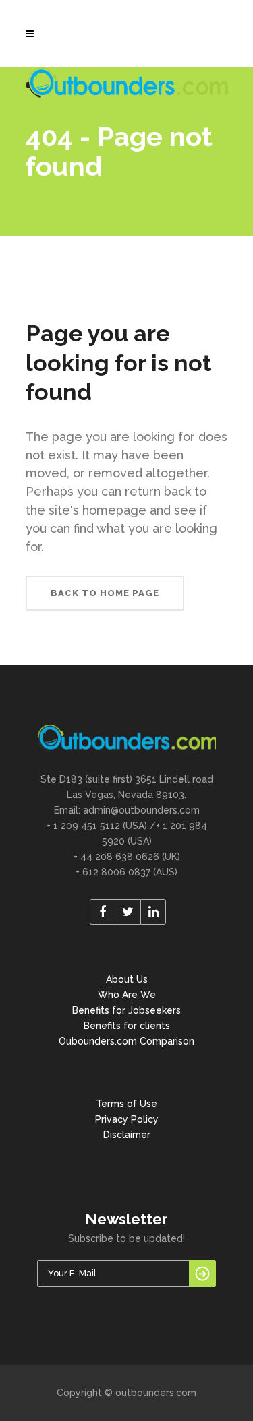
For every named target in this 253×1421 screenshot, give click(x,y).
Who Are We (127, 994)
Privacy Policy (127, 1119)
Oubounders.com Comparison (126, 1041)
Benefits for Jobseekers (126, 1010)
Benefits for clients (127, 1025)
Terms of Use (126, 1103)
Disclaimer (126, 1134)
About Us (127, 979)
